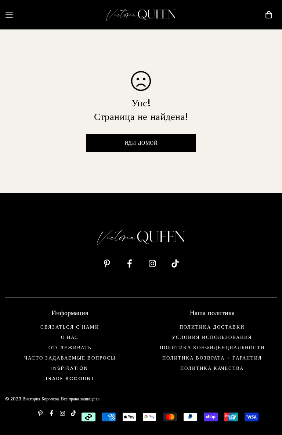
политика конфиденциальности (212, 347)
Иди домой (141, 142)
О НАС (70, 337)
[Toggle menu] (53, 15)
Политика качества (212, 368)
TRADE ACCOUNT (69, 378)
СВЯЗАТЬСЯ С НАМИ (69, 326)
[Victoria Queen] (141, 15)
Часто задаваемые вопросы (70, 357)
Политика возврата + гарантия (212, 357)
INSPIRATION (69, 368)
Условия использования (212, 337)
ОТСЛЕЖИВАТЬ (69, 347)
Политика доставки (212, 326)
